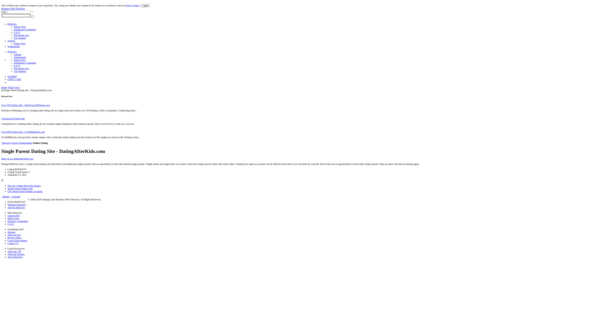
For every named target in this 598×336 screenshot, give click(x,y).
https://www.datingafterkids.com (17, 158)
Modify (5, 196)
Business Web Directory (13, 8)
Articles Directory (16, 207)
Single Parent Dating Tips (20, 188)
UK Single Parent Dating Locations (25, 191)
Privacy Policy (133, 5)
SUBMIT (12, 76)
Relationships (26, 143)
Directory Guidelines (17, 221)
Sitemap (11, 232)
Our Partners (20, 38)
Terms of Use (14, 235)
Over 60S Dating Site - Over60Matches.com (23, 132)
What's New (20, 27)
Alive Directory (15, 257)
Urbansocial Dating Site (13, 118)
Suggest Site (13, 215)
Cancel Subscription (17, 240)
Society (15, 143)
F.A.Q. (17, 32)
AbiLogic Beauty (16, 254)
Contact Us (13, 243)
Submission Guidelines (25, 29)
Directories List (21, 35)
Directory (12, 24)
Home (4, 87)
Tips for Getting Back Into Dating (24, 185)
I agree (145, 6)
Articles (11, 41)
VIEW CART (14, 79)
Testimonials (13, 46)
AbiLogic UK (14, 251)
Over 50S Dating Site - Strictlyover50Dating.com (25, 105)
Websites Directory (16, 204)
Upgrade (15, 196)
